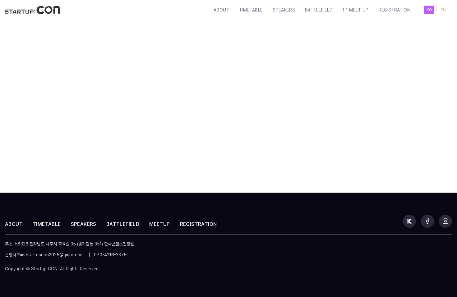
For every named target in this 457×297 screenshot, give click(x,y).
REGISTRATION (394, 9)
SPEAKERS (284, 9)
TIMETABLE (251, 9)
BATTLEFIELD (319, 9)
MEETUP (159, 224)
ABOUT (221, 9)
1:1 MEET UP (356, 9)
